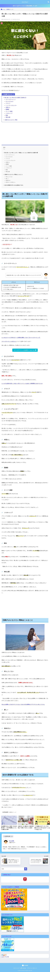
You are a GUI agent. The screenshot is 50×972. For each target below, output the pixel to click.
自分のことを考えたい (11, 182)
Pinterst (25, 881)
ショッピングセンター (11, 105)
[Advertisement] (25, 133)
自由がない (8, 180)
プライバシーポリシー (32, 968)
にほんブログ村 (5, 957)
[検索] (25, 868)
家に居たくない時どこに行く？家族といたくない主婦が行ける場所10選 (21, 152)
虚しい (7, 178)
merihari (25, 2)
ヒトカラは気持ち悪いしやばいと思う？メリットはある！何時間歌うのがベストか (22, 383)
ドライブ (8, 103)
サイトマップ (16, 968)
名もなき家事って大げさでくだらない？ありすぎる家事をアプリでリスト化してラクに (23, 704)
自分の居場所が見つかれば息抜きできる (13, 185)
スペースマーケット (11, 99)
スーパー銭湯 (9, 111)
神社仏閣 (8, 117)
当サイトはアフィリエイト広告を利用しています (25, 5)
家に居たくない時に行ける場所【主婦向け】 (16, 97)
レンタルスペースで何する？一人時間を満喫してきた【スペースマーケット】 (21, 337)
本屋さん (8, 107)
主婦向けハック (12, 812)
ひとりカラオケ (9, 101)
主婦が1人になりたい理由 (11, 120)
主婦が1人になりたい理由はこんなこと (13, 174)
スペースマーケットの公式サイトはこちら (24, 350)
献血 (7, 115)
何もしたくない (9, 176)
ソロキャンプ (9, 113)
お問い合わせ (23, 968)
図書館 (7, 109)
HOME (26, 965)
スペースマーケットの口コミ (9, 341)
